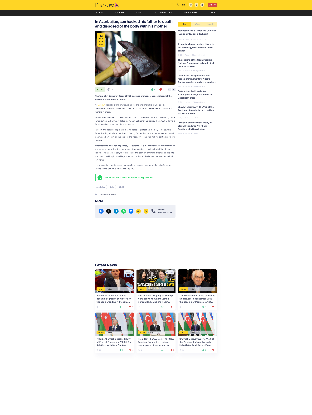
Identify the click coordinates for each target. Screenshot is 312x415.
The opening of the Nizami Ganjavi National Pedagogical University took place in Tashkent (196, 63)
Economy (119, 13)
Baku (112, 187)
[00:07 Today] (156, 324)
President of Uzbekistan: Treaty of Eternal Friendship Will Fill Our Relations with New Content (195, 125)
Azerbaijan (100, 187)
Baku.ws (102, 105)
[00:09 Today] (114, 324)
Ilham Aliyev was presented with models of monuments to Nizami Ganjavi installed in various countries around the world (196, 79)
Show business (191, 13)
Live (214, 5)
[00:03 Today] (197, 324)
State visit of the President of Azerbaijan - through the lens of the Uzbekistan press (195, 94)
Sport (139, 13)
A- (169, 89)
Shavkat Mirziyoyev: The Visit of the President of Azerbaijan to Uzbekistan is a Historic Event (196, 110)
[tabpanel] (197, 82)
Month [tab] (210, 24)
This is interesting (163, 13)
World (213, 13)
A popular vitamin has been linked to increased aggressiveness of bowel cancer (196, 47)
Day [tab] (184, 24)
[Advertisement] (135, 238)
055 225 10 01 (165, 212)
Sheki (121, 187)
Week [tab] (197, 24)
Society (100, 89)
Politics (99, 13)
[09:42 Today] (197, 281)
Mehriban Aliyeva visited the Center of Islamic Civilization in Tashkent (197, 32)
